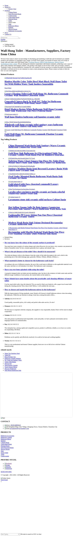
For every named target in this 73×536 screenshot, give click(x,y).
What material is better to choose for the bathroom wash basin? (29, 261)
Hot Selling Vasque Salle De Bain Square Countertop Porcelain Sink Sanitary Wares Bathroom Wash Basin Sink (37, 208)
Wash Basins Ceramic (11, 365)
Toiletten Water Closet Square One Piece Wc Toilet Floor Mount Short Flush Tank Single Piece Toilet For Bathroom (37, 162)
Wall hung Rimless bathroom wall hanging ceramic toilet (32, 117)
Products (7, 10)
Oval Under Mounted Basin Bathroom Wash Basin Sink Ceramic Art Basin (35, 177)
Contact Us (8, 34)
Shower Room (12, 29)
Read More (8, 88)
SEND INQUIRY (6, 472)
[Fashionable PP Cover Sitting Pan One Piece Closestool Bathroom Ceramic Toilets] (21, 212)
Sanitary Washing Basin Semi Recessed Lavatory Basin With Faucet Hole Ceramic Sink (38, 169)
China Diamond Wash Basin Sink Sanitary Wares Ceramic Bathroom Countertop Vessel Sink (36, 146)
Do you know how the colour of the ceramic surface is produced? (30, 243)
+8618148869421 (15, 425)
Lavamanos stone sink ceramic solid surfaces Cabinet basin (37, 199)
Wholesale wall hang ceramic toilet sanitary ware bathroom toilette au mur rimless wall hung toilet (34, 125)
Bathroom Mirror (13, 26)
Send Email (4, 480)
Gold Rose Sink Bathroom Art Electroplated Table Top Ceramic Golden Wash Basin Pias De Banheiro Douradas (36, 154)
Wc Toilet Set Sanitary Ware (13, 360)
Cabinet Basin (12, 12)
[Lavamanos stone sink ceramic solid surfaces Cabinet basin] (14, 197)
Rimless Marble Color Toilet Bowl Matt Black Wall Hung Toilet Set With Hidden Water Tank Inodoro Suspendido (36, 82)
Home (6, 5)
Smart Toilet (4, 453)
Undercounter (12, 15)
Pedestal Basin (12, 19)
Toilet (10, 21)
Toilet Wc (7, 355)
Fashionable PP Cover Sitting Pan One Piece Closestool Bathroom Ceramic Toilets (35, 216)
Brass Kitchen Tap (10, 357)
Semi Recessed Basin (14, 14)
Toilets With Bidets (10, 362)
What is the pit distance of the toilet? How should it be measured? (30, 252)
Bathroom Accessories (15, 31)
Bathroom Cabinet (6, 437)
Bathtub (10, 27)
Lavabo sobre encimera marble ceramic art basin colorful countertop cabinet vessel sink (36, 193)
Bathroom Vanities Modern (13, 358)
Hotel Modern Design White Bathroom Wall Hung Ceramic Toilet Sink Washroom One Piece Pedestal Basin (34, 110)
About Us (7, 7)
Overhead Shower (33, 62)
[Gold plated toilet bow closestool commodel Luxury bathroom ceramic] (15, 181)
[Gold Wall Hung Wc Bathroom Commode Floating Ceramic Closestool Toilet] (36, 131)
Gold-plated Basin (13, 17)
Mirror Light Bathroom (47, 62)
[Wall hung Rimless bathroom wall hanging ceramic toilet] (11, 114)
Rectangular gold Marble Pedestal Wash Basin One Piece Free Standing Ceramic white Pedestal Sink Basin (36, 233)
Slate (9, 24)
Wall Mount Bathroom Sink (13, 370)
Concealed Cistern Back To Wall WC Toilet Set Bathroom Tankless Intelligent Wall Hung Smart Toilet (33, 102)
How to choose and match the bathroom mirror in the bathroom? (30, 290)
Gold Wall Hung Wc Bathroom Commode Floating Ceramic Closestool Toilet (34, 135)
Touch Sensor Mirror (11, 367)
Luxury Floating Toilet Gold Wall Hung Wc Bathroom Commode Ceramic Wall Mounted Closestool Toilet (36, 94)
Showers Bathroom (10, 369)
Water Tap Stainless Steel (12, 353)
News (6, 32)
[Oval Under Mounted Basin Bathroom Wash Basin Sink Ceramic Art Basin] (21, 174)
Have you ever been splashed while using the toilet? (24, 270)
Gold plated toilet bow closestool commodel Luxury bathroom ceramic (33, 185)
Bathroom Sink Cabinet (10, 64)
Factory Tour (12, 9)
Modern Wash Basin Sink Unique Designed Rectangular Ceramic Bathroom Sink (35, 223)
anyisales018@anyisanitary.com (19, 428)
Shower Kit (8, 363)
